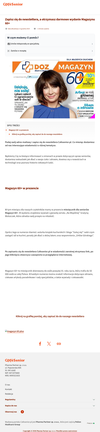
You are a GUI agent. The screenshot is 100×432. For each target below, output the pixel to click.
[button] (40, 344)
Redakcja (9, 394)
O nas (7, 385)
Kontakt (8, 389)
